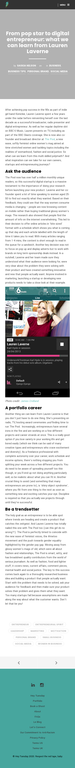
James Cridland (30, 401)
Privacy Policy (37, 737)
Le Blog (37, 722)
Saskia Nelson (26, 65)
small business (52, 637)
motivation (58, 630)
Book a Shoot (37, 706)
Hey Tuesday (38, 695)
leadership (17, 630)
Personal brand (38, 71)
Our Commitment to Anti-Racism (37, 732)
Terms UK (37, 748)
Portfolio (37, 701)
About (37, 711)
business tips (17, 71)
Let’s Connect (37, 727)
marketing (37, 630)
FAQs (37, 716)
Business (55, 65)
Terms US (37, 743)
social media (23, 643)
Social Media (59, 71)
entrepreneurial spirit (49, 624)
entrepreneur (20, 624)
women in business (50, 643)
